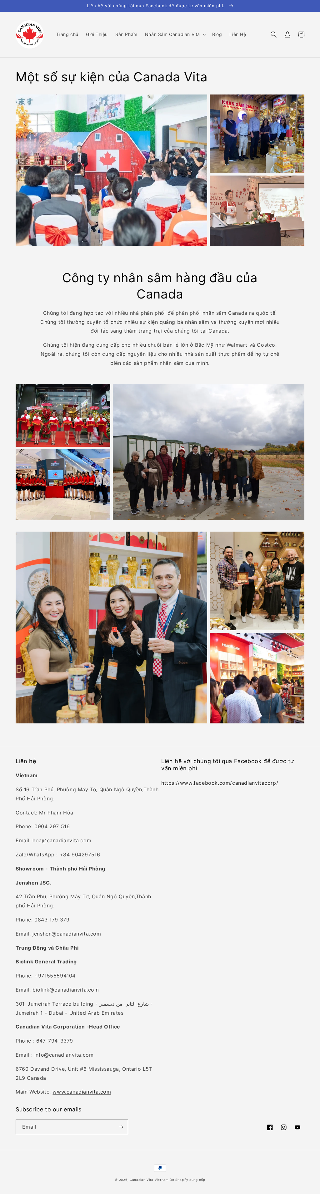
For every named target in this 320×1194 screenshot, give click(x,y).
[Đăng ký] (121, 1127)
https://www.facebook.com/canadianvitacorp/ (219, 783)
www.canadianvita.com (81, 1092)
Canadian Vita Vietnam (149, 1179)
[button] (174, 34)
